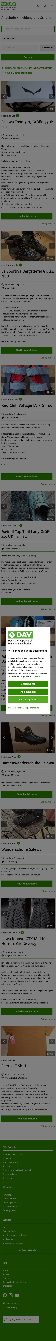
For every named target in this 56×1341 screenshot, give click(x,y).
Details (37, 676)
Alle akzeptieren (28, 699)
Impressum (34, 707)
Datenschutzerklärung (18, 707)
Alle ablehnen (28, 691)
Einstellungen (28, 683)
